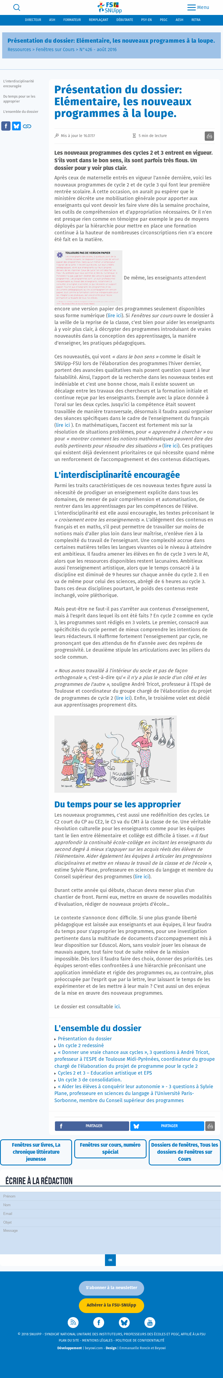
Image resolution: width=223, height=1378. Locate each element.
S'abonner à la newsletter (111, 1288)
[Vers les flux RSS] (73, 1322)
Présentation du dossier (85, 1039)
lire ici (115, 315)
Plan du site (69, 1340)
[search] (16, 7)
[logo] (109, 7)
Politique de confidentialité (140, 1340)
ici (117, 1006)
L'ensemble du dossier (20, 112)
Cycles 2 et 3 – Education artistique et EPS (105, 1073)
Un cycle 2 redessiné (81, 1045)
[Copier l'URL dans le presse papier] (27, 126)
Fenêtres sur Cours (55, 50)
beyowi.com (94, 1348)
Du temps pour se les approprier (19, 99)
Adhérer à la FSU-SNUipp (111, 1305)
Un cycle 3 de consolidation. (90, 1080)
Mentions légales (97, 1340)
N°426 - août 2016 (98, 50)
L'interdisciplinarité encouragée (18, 84)
